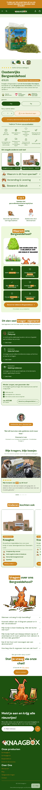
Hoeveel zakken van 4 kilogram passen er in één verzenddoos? (19, 622)
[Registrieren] (37, 729)
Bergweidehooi (6, 759)
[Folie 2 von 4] (18, 62)
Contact (4, 778)
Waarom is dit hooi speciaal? (22, 174)
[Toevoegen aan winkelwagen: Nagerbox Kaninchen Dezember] (37, 164)
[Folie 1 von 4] (13, 62)
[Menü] (2, 11)
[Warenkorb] (40, 11)
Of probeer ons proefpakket (21, 309)
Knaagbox (23, 783)
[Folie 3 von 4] (23, 62)
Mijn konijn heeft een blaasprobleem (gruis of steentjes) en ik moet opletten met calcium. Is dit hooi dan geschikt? (20, 636)
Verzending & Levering (19, 179)
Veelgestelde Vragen (8, 775)
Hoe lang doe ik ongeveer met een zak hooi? (20, 648)
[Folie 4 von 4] (28, 62)
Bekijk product (9, 564)
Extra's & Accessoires (8, 762)
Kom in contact (21, 672)
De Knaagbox (6, 752)
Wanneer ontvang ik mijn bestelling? (16, 617)
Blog (3, 772)
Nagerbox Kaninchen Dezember (28, 168)
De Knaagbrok (6, 756)
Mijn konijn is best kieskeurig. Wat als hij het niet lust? (19, 629)
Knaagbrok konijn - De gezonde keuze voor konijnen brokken (8, 168)
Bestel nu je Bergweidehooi (27, 401)
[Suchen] (6, 11)
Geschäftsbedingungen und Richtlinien (21, 787)
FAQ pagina (25, 667)
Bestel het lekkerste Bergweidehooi (20, 305)
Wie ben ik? (5, 769)
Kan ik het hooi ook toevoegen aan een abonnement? (17, 643)
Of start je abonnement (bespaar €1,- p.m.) (21, 119)
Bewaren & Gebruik (17, 185)
